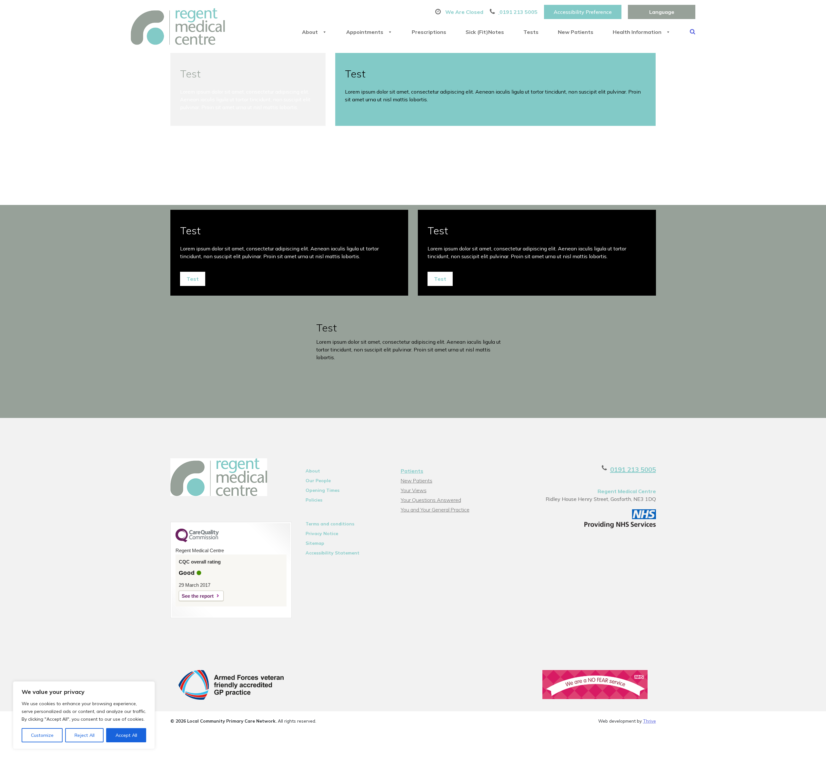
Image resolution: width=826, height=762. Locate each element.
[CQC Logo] (197, 540)
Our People (318, 480)
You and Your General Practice (435, 509)
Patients (412, 471)
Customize (42, 735)
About (310, 32)
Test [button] (192, 279)
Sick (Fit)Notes (485, 32)
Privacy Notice (322, 533)
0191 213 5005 (633, 469)
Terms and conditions (330, 524)
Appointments (364, 32)
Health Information (637, 32)
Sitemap (315, 543)
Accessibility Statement (332, 553)
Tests (531, 32)
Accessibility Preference (583, 12)
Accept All (126, 735)
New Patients (575, 32)
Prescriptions (429, 32)
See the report (198, 596)
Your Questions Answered (431, 500)
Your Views (414, 490)
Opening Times (322, 490)
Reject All (85, 735)
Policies (314, 500)
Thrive (649, 721)
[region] (84, 715)
